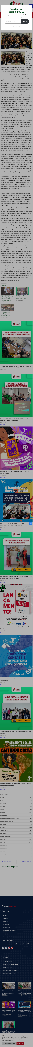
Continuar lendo (16, 26)
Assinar (25, 21)
